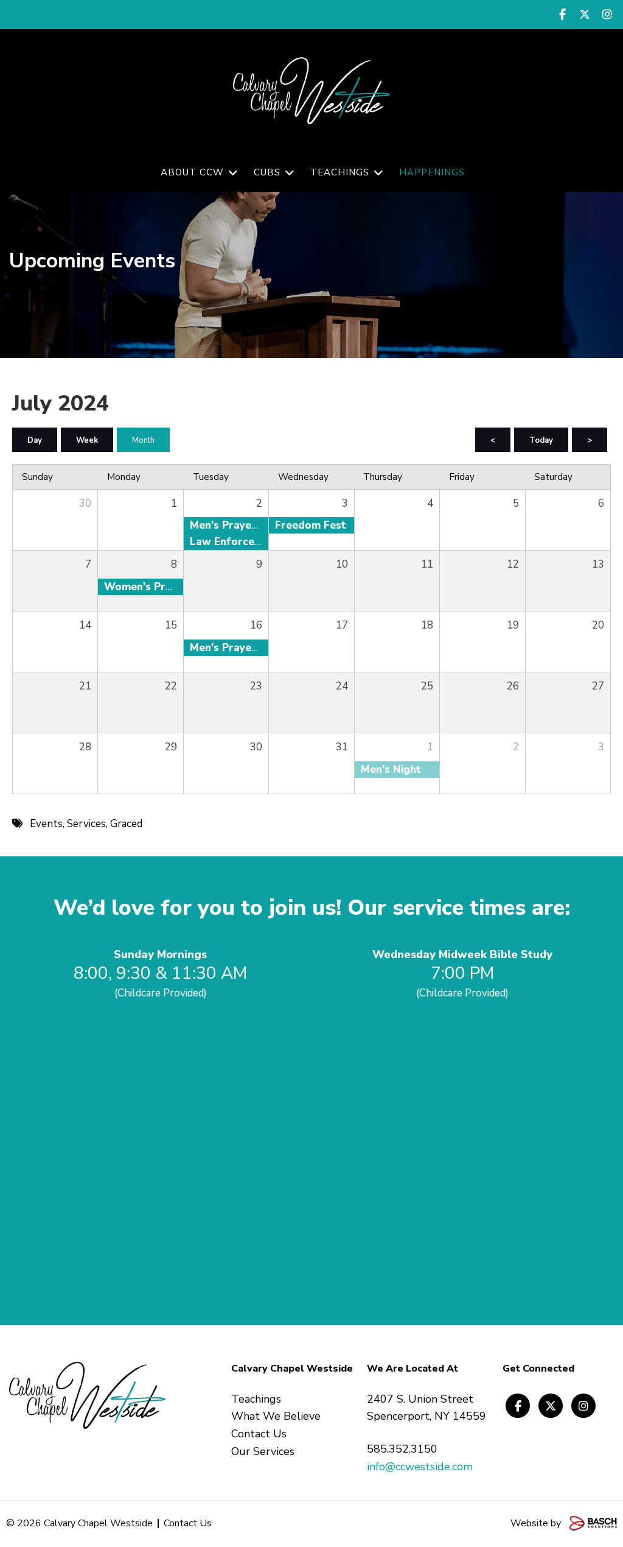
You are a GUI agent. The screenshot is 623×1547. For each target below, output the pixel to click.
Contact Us (188, 1523)
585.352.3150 (402, 1449)
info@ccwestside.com (420, 1466)
